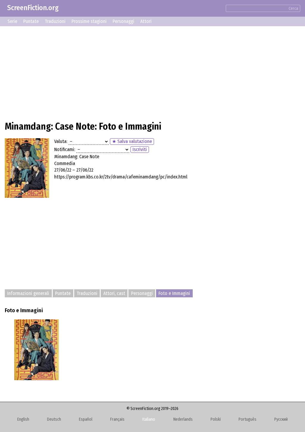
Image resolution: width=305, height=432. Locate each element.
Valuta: (60, 141)
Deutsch (54, 419)
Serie (12, 21)
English (23, 419)
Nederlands (183, 419)
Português (247, 419)
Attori (146, 21)
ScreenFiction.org (33, 8)
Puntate (31, 21)
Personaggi (123, 21)
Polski (216, 419)
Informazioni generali (28, 293)
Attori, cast (114, 293)
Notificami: (64, 149)
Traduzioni (55, 21)
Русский (281, 419)
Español (85, 419)
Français (117, 419)
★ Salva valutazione (132, 141)
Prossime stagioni (89, 21)
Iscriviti (140, 149)
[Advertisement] (152, 72)
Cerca (293, 8)
